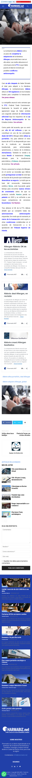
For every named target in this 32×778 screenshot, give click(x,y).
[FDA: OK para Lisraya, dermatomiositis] (6, 480)
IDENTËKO (19, 776)
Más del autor (7, 465)
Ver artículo (18, 122)
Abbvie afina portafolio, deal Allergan (16, 377)
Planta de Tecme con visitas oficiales (23, 434)
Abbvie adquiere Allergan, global (15, 382)
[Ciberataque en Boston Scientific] (6, 488)
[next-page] (6, 521)
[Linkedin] (14, 766)
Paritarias (4, 611)
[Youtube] (20, 766)
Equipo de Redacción (16, 453)
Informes (4, 682)
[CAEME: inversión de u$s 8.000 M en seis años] (16, 582)
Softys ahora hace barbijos (8, 434)
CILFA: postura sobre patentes (12, 708)
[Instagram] (12, 766)
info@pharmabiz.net (20, 755)
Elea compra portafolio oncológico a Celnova (14, 661)
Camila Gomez (5, 616)
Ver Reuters (16, 203)
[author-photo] (16, 450)
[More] (25, 422)
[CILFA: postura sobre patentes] (16, 702)
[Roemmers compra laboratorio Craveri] (16, 678)
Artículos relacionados (11, 462)
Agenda (7, 10)
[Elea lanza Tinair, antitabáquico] (6, 514)
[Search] (27, 6)
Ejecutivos (4, 634)
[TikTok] (17, 766)
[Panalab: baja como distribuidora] (6, 497)
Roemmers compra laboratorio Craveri (14, 685)
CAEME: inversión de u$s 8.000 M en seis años (15, 590)
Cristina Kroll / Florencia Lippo (9, 687)
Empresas (4, 586)
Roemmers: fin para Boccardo (11, 637)
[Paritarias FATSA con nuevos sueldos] (16, 607)
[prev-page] (3, 521)
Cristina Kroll (5, 639)
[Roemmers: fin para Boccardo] (16, 630)
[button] (3, 6)
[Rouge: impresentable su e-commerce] (6, 506)
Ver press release (8, 97)
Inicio (2, 10)
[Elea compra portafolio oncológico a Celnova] (16, 653)
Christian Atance (6, 593)
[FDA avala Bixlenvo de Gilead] (6, 471)
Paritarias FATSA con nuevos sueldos (14, 614)
